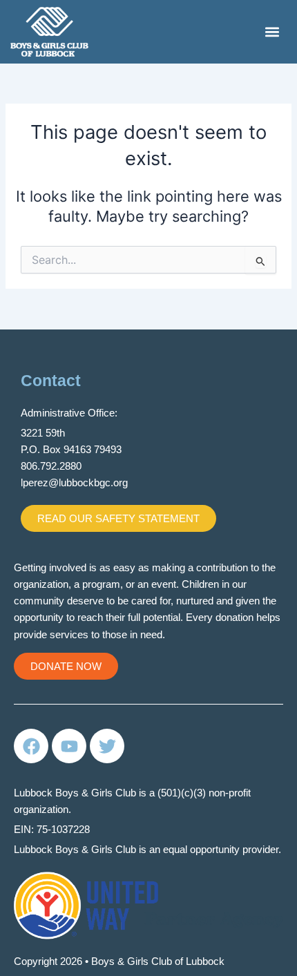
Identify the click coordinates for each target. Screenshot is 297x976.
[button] (271, 31)
